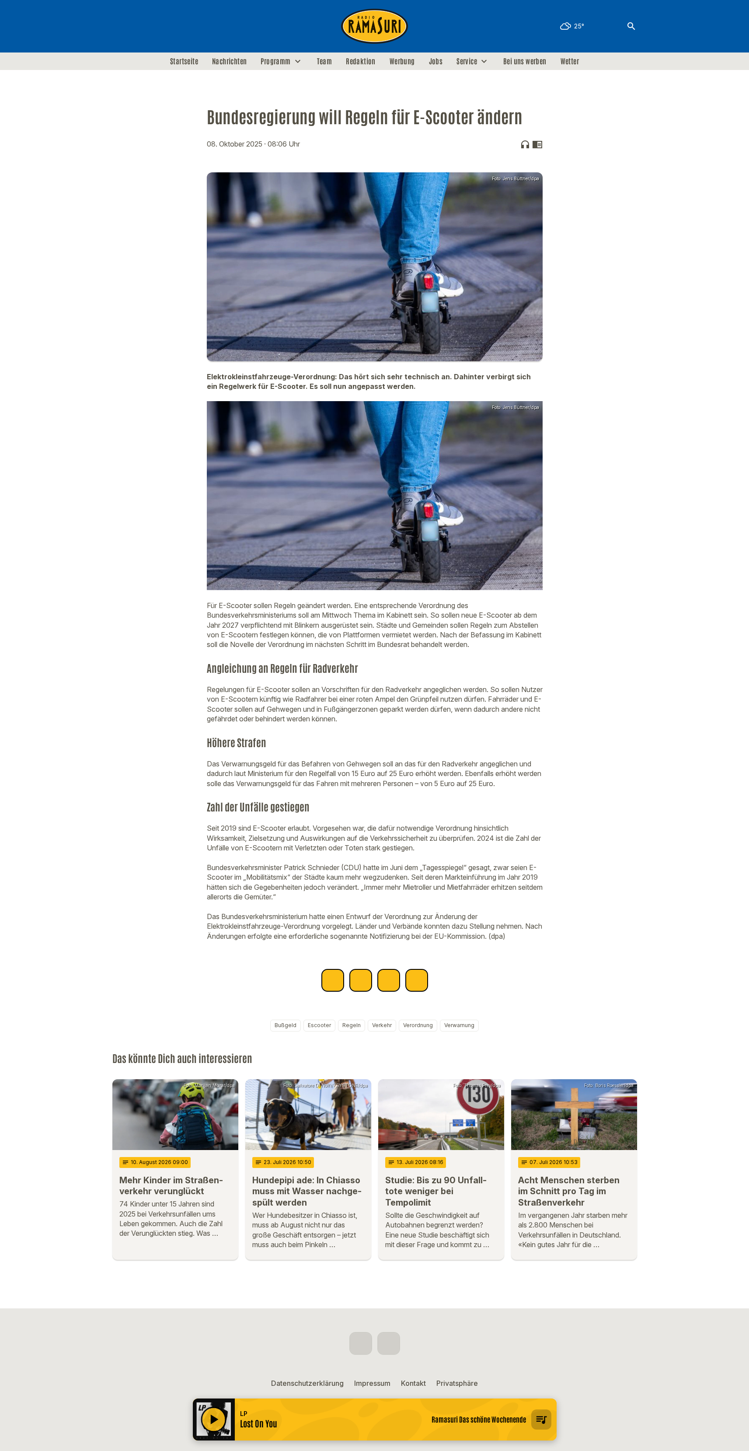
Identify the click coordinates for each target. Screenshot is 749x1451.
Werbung (402, 61)
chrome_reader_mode (537, 144)
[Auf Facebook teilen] (332, 980)
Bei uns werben (525, 61)
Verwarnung (459, 1025)
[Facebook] (121, 26)
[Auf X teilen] (360, 980)
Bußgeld (285, 1025)
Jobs (436, 61)
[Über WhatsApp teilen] (388, 980)
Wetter (570, 61)
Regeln (351, 1025)
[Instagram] (138, 26)
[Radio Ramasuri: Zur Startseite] (374, 26)
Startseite (184, 61)
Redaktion (361, 61)
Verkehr (382, 1025)
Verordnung (418, 1025)
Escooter (319, 1025)
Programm (275, 61)
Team (324, 61)
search (631, 26)
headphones (525, 144)
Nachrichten (229, 61)
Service (466, 61)
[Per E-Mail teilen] (416, 980)
